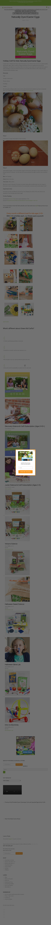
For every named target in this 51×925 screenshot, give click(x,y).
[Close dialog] (34, 450)
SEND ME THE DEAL (25, 471)
